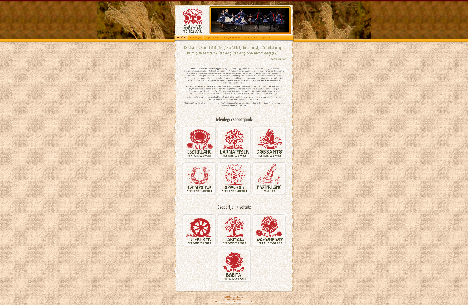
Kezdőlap (181, 37)
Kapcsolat (265, 37)
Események (195, 37)
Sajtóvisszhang (212, 37)
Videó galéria (250, 37)
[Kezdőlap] (191, 20)
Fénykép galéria (232, 37)
